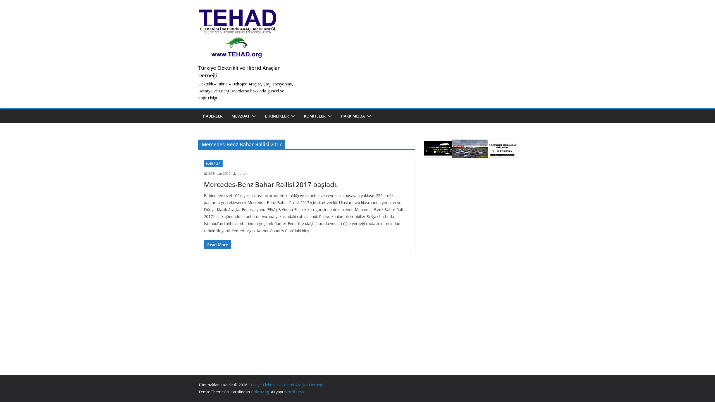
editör (242, 173)
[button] (253, 116)
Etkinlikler (277, 116)
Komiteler (315, 116)
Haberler (213, 116)
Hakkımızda (353, 116)
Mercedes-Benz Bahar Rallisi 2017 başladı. (271, 184)
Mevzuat (241, 116)
